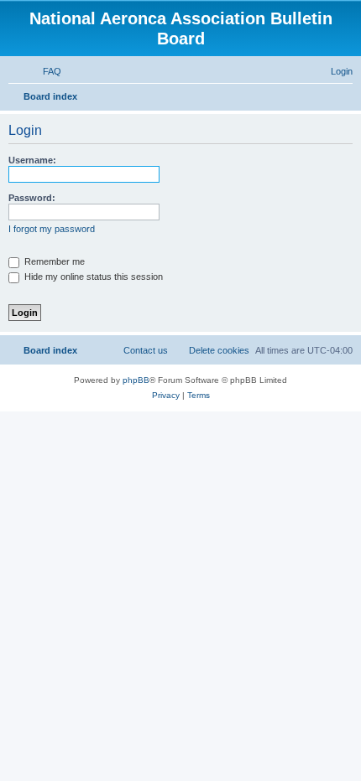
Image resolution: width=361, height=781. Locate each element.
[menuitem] (44, 71)
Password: (31, 198)
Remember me (53, 261)
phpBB (136, 380)
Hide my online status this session (92, 277)
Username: (32, 160)
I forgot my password (51, 229)
